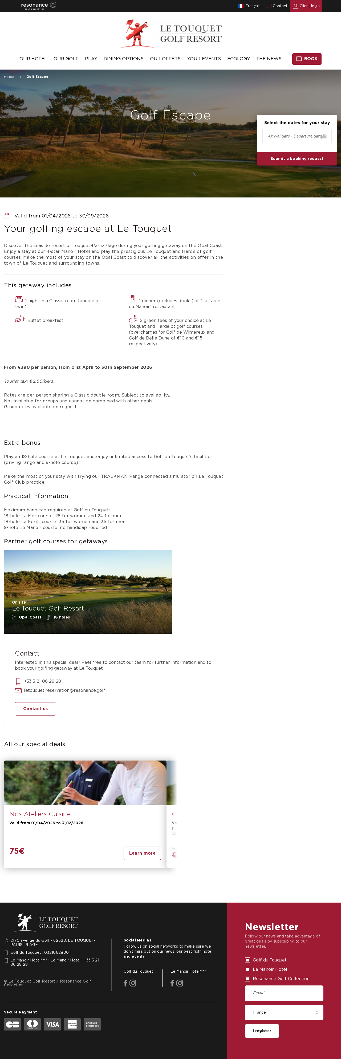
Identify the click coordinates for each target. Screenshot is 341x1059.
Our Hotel (33, 58)
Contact (280, 6)
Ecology (238, 58)
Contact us (35, 709)
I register (262, 1031)
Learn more (142, 853)
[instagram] (132, 983)
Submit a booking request (297, 159)
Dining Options (124, 58)
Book (311, 59)
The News (269, 58)
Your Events (204, 58)
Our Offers (165, 58)
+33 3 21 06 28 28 (42, 681)
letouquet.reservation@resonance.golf (64, 690)
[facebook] (125, 983)
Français (253, 6)
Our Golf (66, 58)
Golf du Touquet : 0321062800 (39, 953)
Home (9, 76)
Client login (310, 6)
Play (91, 58)
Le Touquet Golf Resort (48, 608)
